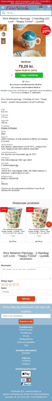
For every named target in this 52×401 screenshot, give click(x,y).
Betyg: (7, 281)
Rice (3, 133)
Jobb (26, 345)
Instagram (26, 364)
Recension (6, 265)
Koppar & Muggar (9, 128)
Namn (4, 288)
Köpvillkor (26, 353)
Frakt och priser (26, 330)
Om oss (26, 336)
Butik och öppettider (26, 342)
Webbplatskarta (26, 339)
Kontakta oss (26, 333)
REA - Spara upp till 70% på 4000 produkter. (26, 3)
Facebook (26, 361)
